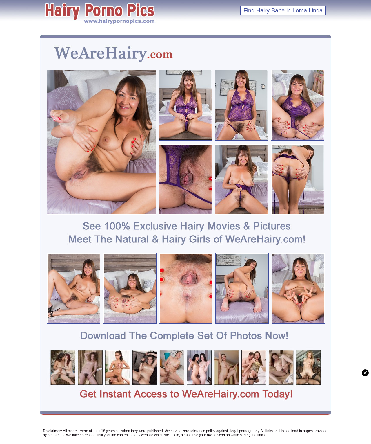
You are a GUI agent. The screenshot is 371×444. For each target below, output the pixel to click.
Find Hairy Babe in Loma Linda (283, 10)
